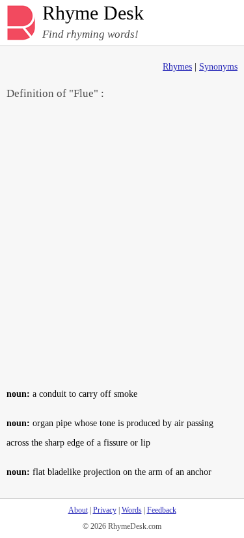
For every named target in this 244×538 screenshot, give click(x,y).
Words (132, 510)
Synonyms (218, 67)
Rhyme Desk (93, 13)
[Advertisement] (122, 243)
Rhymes (177, 67)
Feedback (161, 510)
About (78, 510)
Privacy (104, 510)
